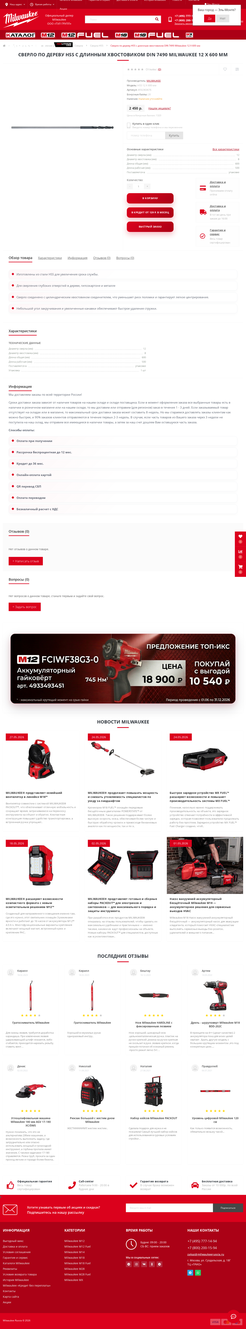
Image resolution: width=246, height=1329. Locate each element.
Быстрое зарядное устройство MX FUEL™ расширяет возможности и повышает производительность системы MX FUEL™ (200, 797)
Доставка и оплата (218, 184)
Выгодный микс (13, 1241)
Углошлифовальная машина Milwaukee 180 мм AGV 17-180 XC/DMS (31, 1121)
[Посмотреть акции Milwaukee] (123, 669)
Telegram (190, 1273)
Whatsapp (198, 1273)
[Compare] (237, 69)
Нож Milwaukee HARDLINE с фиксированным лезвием (153, 1024)
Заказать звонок (184, 23)
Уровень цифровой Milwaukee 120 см (215, 1120)
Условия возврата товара (20, 1274)
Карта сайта (11, 1296)
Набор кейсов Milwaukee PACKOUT (153, 1118)
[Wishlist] (225, 69)
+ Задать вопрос (24, 607)
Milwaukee (154, 80)
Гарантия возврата (154, 1181)
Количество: (135, 180)
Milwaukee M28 (74, 1269)
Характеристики (50, 258)
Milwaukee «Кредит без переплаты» (27, 1285)
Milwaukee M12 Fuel (77, 1246)
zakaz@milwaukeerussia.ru (205, 1254)
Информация (77, 258)
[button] (240, 569)
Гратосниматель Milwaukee (30, 1022)
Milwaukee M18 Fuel (77, 1263)
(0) (159, 69)
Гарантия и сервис (218, 232)
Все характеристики (226, 149)
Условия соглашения (17, 1252)
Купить (174, 135)
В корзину (150, 198)
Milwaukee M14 (74, 1252)
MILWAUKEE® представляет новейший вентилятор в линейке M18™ (34, 795)
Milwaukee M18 (74, 1257)
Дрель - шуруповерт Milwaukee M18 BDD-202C (215, 1024)
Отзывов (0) (102, 258)
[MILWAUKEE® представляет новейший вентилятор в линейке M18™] (41, 759)
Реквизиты (10, 1269)
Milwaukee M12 (74, 1241)
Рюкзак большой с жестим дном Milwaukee (92, 1120)
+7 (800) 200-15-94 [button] (202, 1248)
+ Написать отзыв (25, 561)
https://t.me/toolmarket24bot (129, 1264)
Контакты (9, 1291)
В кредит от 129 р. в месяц (150, 212)
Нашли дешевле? (159, 108)
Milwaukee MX (73, 1280)
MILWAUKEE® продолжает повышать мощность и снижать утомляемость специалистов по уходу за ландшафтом (123, 797)
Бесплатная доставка (217, 1181)
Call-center (86, 1181)
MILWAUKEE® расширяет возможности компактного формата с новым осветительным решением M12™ (34, 903)
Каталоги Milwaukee (16, 1263)
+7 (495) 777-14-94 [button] (202, 1241)
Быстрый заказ (150, 226)
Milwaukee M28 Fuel (77, 1274)
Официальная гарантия (34, 1181)
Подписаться (228, 1207)
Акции (63, 8)
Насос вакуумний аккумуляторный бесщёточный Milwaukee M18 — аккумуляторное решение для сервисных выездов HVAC (200, 905)
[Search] (157, 19)
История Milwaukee (16, 1280)
